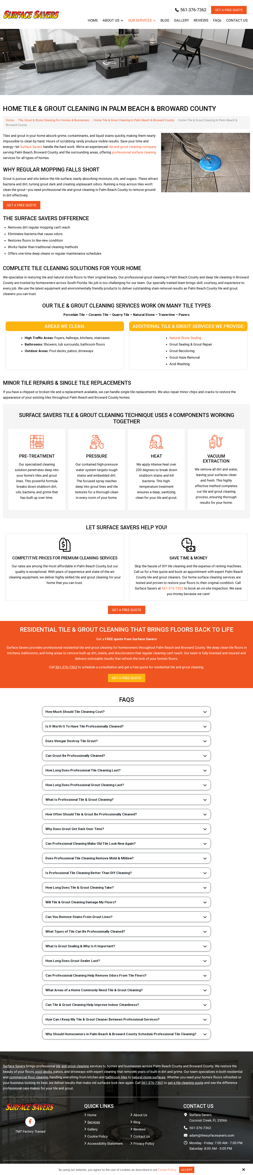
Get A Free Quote (21, 205)
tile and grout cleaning (72, 1066)
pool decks (43, 1072)
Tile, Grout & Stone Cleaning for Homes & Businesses (53, 120)
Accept (186, 1170)
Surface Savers (31, 147)
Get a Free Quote (229, 10)
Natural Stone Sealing (185, 338)
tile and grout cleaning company (132, 147)
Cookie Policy (167, 1170)
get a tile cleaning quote (185, 1083)
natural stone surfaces (148, 1077)
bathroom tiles (116, 1077)
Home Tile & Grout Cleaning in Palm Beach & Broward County (133, 120)
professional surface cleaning (134, 152)
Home (10, 120)
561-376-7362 (193, 9)
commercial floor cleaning (28, 1077)
